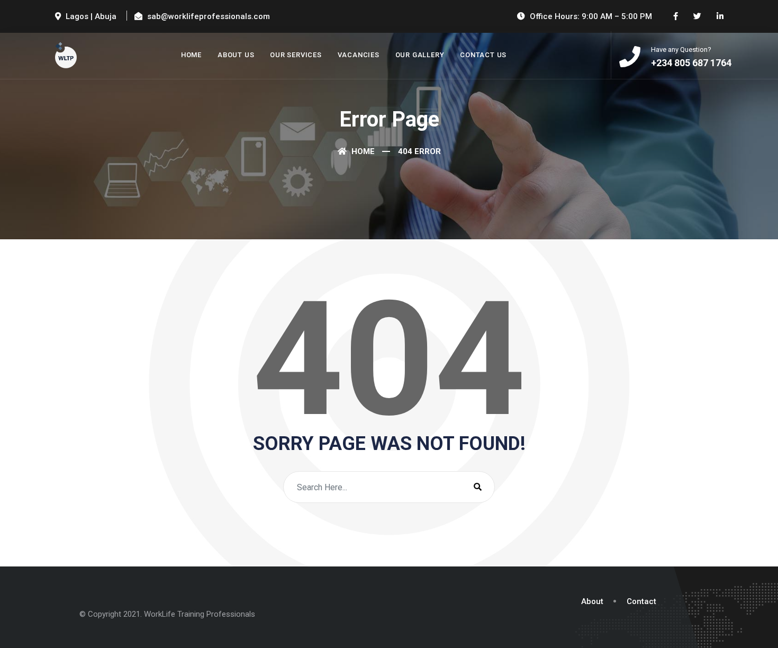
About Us (236, 55)
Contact (641, 601)
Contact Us (483, 55)
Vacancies (358, 55)
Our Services (295, 55)
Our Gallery (420, 55)
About (592, 601)
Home (191, 55)
